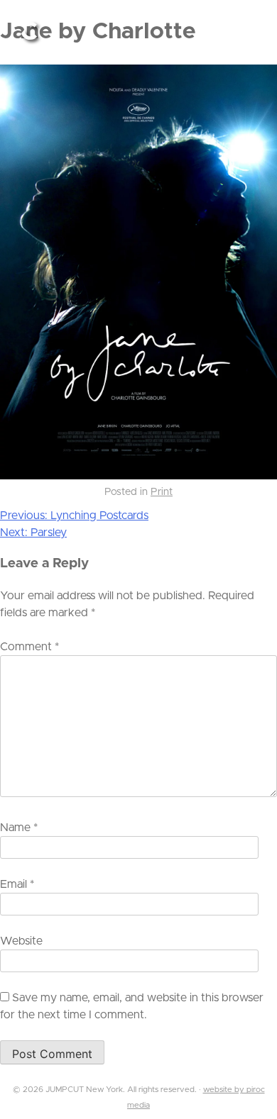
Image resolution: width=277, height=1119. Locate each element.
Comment (29, 646)
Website (21, 941)
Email (17, 884)
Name (19, 827)
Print (162, 492)
